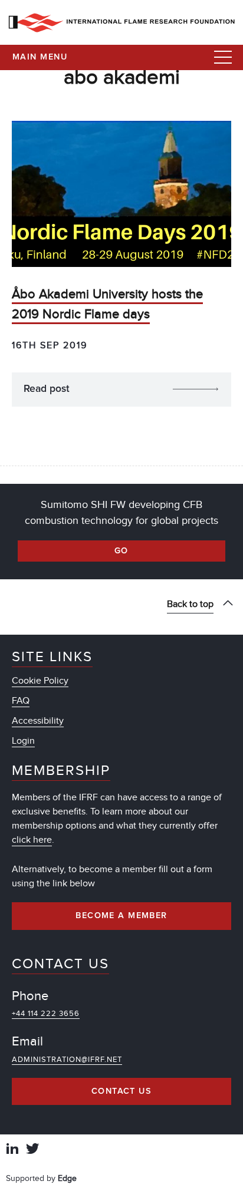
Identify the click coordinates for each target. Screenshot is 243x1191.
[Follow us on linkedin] (12, 1150)
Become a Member (121, 916)
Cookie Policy (40, 681)
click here (32, 840)
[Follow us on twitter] (32, 1150)
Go (121, 551)
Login (23, 741)
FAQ (20, 701)
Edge (67, 1178)
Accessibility (38, 721)
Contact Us (121, 1091)
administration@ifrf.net (67, 1059)
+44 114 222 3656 (46, 1013)
